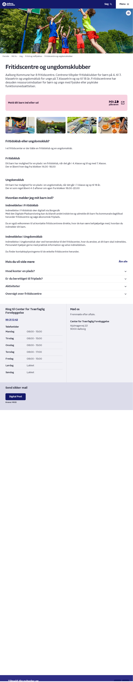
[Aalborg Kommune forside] (8, 4)
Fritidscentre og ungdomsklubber (59, 56)
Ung (21, 56)
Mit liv (14, 56)
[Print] (128, 13)
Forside (6, 56)
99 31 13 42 (11, 320)
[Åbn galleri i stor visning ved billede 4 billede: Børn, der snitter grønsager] (113, 125)
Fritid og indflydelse (33, 56)
